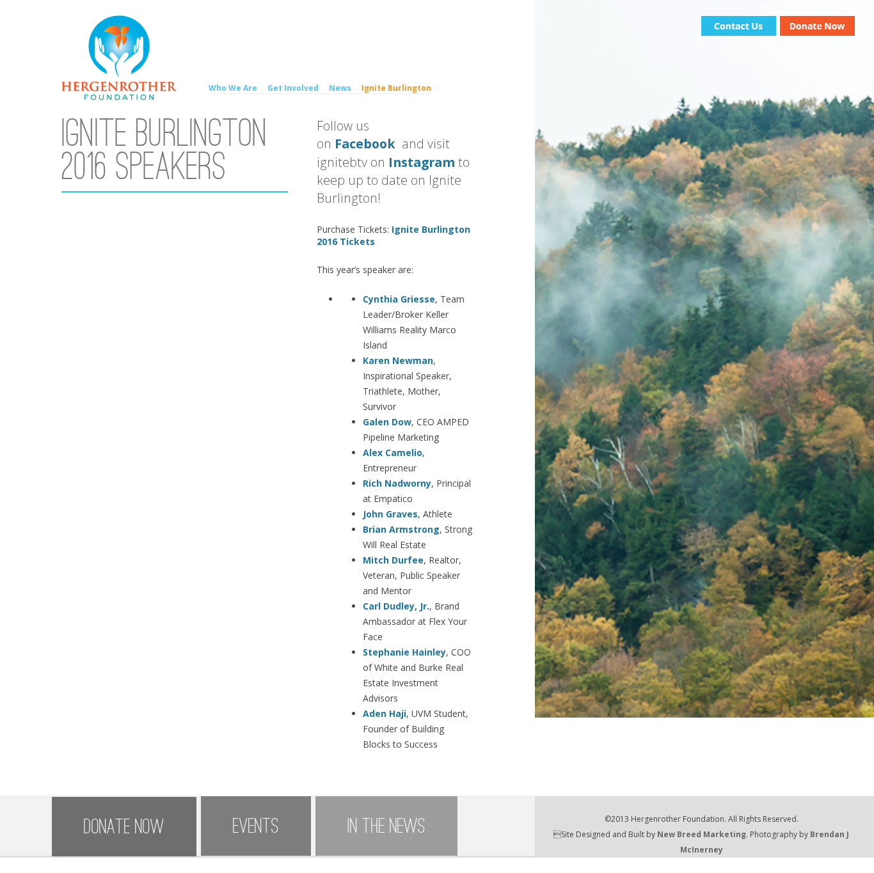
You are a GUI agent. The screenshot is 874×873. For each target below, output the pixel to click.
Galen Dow (387, 422)
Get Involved (293, 88)
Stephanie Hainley (404, 652)
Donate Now (124, 827)
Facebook (367, 143)
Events (256, 826)
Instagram (421, 162)
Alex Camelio (392, 452)
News (340, 88)
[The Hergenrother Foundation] (119, 97)
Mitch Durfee (393, 560)
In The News (386, 826)
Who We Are (233, 88)
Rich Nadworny (397, 483)
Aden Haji (384, 713)
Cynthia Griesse (399, 299)
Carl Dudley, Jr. (396, 606)
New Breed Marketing (701, 834)
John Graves (390, 514)
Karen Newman (398, 360)
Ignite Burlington (396, 88)
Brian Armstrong (401, 529)
